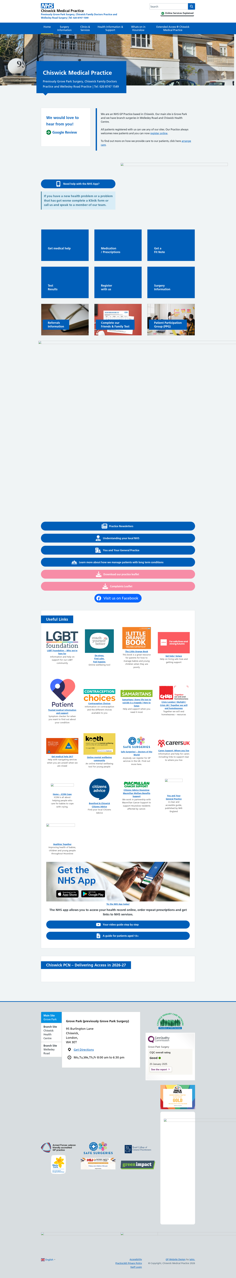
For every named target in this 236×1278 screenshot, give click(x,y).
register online (158, 133)
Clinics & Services (85, 28)
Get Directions (84, 1050)
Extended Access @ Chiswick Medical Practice (172, 28)
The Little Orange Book (136, 651)
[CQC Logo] (159, 1042)
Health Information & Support (110, 28)
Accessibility (136, 1259)
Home (47, 26)
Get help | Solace (174, 656)
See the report (159, 1069)
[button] (78, 183)
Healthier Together (62, 844)
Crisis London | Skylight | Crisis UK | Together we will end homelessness (174, 705)
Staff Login (136, 1267)
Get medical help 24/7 (62, 756)
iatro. (192, 1259)
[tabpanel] (101, 1039)
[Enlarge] (111, 1144)
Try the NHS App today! (118, 904)
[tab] (51, 1017)
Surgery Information (64, 28)
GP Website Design (176, 1259)
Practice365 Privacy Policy (128, 1263)
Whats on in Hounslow (138, 28)
